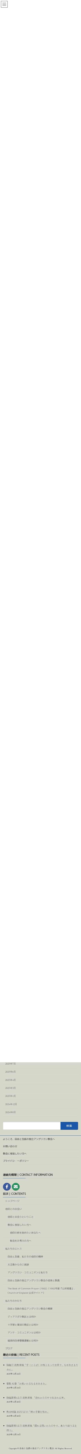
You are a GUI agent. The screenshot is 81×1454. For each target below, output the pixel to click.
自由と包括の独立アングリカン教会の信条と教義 (34, 1280)
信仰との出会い (13, 1208)
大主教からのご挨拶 (18, 1264)
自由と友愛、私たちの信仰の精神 (25, 1256)
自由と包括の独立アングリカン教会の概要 (30, 1308)
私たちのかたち (13, 1300)
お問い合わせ (10, 1146)
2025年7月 (10, 1063)
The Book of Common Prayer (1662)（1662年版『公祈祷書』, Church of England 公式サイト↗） (41, 1290)
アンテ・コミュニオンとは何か (24, 1332)
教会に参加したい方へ (15, 1153)
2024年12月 (11, 1104)
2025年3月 (10, 1088)
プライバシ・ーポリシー (16, 1160)
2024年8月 (10, 1112)
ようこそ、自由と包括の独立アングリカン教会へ (29, 1139)
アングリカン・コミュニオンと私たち (28, 1272)
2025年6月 (10, 1072)
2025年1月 (10, 1096)
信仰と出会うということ (21, 1216)
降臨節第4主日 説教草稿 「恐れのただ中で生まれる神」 (36, 1397)
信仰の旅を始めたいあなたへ (25, 1232)
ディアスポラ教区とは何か (22, 1316)
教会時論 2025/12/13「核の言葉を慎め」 (27, 1411)
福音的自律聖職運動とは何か (23, 1340)
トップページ (12, 1201)
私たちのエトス (13, 1248)
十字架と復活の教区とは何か (23, 1324)
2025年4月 (10, 1080)
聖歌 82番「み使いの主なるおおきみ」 (26, 1383)
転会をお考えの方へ (20, 1240)
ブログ (8, 1348)
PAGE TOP (71, 1445)
